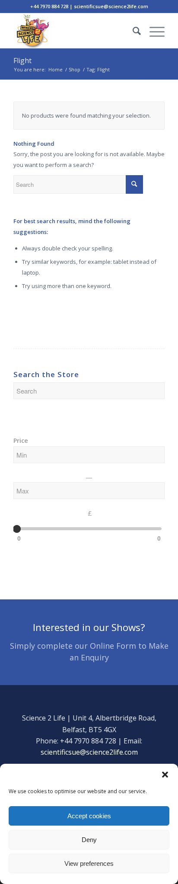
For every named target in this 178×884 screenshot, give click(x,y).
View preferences (89, 863)
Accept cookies (89, 816)
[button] (165, 774)
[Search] (132, 30)
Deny (89, 839)
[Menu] (153, 30)
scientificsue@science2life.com (89, 752)
